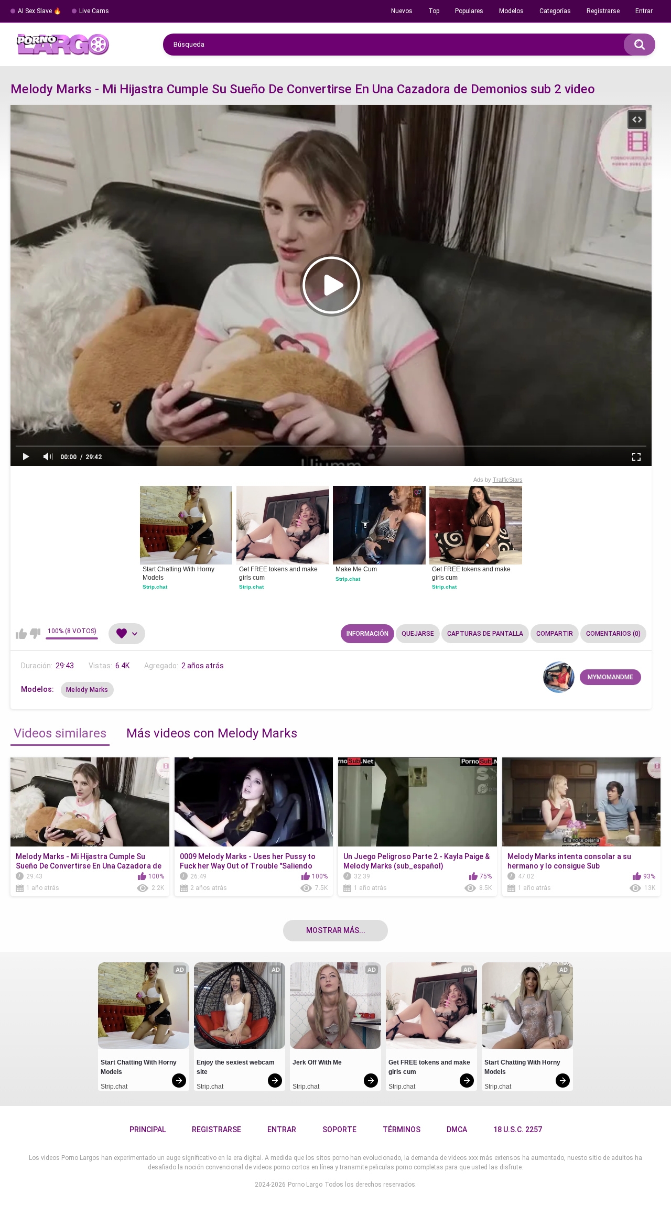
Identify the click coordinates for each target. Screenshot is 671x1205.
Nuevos (402, 11)
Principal (147, 1129)
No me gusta (34, 633)
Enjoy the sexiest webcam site (236, 1067)
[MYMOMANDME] (559, 677)
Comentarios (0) (613, 633)
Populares (469, 11)
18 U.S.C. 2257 (517, 1129)
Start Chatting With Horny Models (179, 573)
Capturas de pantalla (485, 633)
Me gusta (21, 633)
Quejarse (418, 633)
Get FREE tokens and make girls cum (279, 573)
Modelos (511, 11)
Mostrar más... (335, 930)
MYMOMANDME (610, 677)
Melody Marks (87, 689)
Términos (401, 1129)
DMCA (457, 1129)
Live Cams (94, 11)
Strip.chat (155, 587)
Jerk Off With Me (317, 1062)
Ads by (498, 479)
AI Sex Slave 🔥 (39, 11)
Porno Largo (305, 1184)
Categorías (555, 11)
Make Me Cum (356, 569)
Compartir (554, 633)
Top (433, 11)
